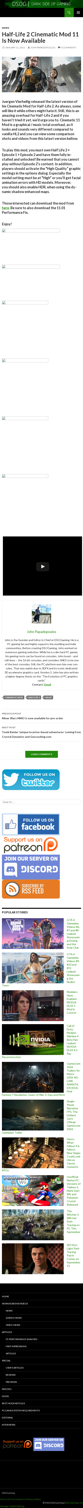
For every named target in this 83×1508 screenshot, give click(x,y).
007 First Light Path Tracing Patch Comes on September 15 (73, 1255)
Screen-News (14, 1317)
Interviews (8, 1424)
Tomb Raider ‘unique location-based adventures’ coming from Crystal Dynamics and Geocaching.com (41, 732)
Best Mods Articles (13, 1403)
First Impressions (16, 1346)
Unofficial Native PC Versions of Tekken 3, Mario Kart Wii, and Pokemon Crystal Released (73, 1190)
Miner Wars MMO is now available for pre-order (32, 716)
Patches (6, 1389)
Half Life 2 (34, 697)
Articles (7, 1332)
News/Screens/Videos (15, 1303)
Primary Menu (78, 12)
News (5, 27)
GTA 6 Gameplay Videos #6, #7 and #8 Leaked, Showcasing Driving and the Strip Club (73, 933)
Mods (5, 1396)
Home (5, 1296)
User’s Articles (15, 1367)
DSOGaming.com (74, 1502)
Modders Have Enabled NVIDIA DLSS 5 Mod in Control (72, 1002)
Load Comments (41, 754)
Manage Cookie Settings (12, 1506)
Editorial (7, 1417)
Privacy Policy (34, 1499)
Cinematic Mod (14, 697)
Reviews (10, 1374)
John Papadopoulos (42, 47)
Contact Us (20, 1499)
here (5, 208)
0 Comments (68, 47)
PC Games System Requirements (21, 1410)
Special (6, 1360)
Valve (48, 697)
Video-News (13, 1324)
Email (47, 684)
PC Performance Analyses (21, 1339)
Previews (11, 1381)
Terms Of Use (7, 1499)
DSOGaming (8, 1492)
